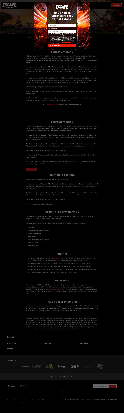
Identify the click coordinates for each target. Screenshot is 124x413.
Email (50, 23)
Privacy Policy (54, 43)
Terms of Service (66, 42)
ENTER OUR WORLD (55, 45)
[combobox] (50, 31)
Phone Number (52, 29)
